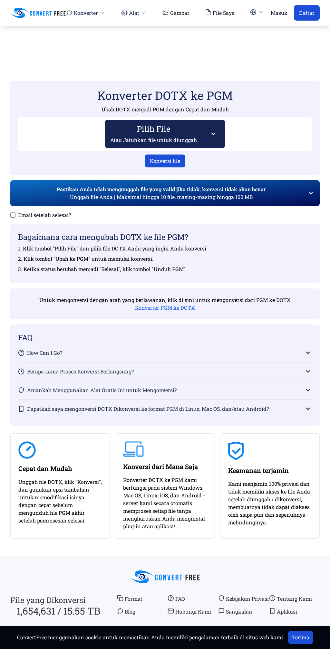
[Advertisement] (165, 44)
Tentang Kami (294, 598)
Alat (134, 12)
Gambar (179, 12)
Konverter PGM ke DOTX (165, 307)
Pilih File (153, 133)
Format (133, 598)
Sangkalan (239, 611)
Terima (300, 637)
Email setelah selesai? (44, 215)
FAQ (180, 598)
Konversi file (165, 160)
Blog (130, 611)
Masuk (279, 12)
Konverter (86, 12)
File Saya (224, 12)
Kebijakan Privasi (247, 598)
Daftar (307, 12)
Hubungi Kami (193, 611)
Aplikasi (287, 611)
